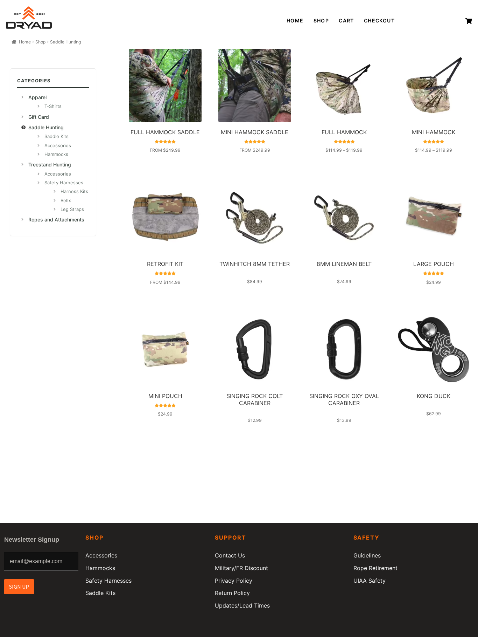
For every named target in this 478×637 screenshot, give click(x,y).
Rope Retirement (375, 567)
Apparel (37, 97)
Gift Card (38, 117)
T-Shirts (53, 106)
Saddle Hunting (46, 127)
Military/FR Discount (241, 567)
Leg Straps (72, 209)
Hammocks (56, 154)
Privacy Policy (233, 580)
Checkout (379, 20)
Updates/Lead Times (242, 605)
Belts (66, 200)
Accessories (57, 145)
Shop (321, 20)
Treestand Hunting (49, 164)
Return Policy (232, 592)
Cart (346, 20)
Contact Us (230, 555)
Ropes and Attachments (56, 219)
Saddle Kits (56, 136)
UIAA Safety (369, 580)
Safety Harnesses (63, 182)
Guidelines (367, 555)
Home (295, 20)
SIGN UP (19, 586)
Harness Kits (74, 191)
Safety (366, 537)
